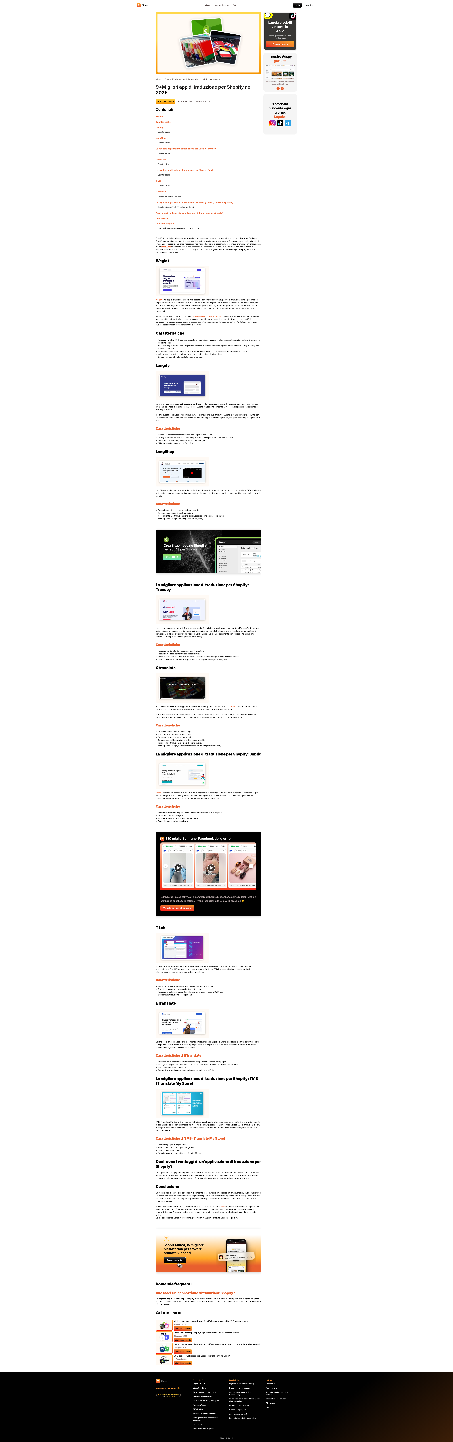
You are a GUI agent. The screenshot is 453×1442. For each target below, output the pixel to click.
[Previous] (278, 88)
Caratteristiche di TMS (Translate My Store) (176, 207)
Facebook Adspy (199, 1405)
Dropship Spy (198, 1424)
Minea (158, 79)
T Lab (158, 181)
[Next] (282, 88)
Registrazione (271, 1388)
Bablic (159, 793)
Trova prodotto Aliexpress (203, 1429)
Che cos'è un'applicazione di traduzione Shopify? (178, 228)
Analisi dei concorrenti (238, 1414)
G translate (231, 706)
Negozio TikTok (199, 1384)
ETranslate (161, 191)
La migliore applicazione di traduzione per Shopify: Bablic (185, 170)
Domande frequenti (165, 224)
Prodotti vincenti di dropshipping (242, 1418)
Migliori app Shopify (211, 79)
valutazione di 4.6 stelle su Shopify (206, 316)
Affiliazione (270, 1403)
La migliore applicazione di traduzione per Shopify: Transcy (186, 149)
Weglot (159, 117)
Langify (159, 127)
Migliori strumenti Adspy (202, 1396)
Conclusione (162, 218)
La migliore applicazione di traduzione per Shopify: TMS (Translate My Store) (194, 202)
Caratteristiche (163, 122)
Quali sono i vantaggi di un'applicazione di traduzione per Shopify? (189, 213)
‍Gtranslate (161, 159)
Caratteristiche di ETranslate (169, 196)
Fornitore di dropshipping (239, 1405)
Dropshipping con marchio (239, 1388)
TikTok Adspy (198, 1409)
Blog (167, 79)
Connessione (271, 1384)
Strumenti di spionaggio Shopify (206, 1401)
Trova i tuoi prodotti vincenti (204, 1392)
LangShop (161, 138)
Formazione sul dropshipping (204, 1413)
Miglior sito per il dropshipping (185, 79)
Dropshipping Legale (237, 1410)
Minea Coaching (199, 1388)
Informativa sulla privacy (276, 1399)
